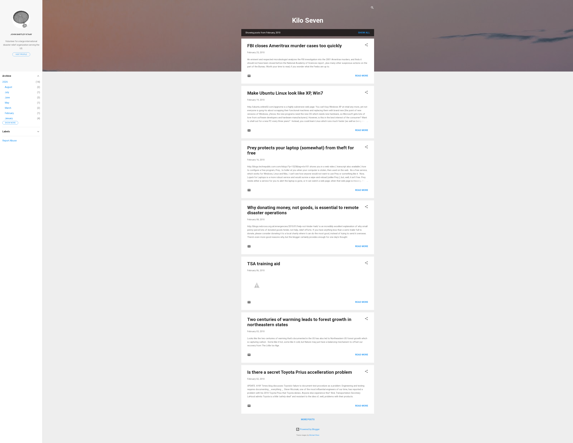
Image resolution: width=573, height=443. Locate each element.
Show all (364, 32)
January (9, 118)
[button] (366, 45)
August (8, 87)
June (7, 97)
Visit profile (21, 54)
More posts (308, 419)
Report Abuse (9, 140)
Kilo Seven (307, 20)
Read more (361, 75)
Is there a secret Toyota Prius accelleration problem (299, 372)
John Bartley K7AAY (21, 34)
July (7, 92)
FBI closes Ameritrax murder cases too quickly (294, 45)
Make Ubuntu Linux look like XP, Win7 (285, 93)
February (9, 113)
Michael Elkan (314, 435)
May (7, 102)
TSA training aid (263, 263)
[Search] (372, 8)
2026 (5, 81)
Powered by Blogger (309, 429)
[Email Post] (249, 77)
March (8, 108)
